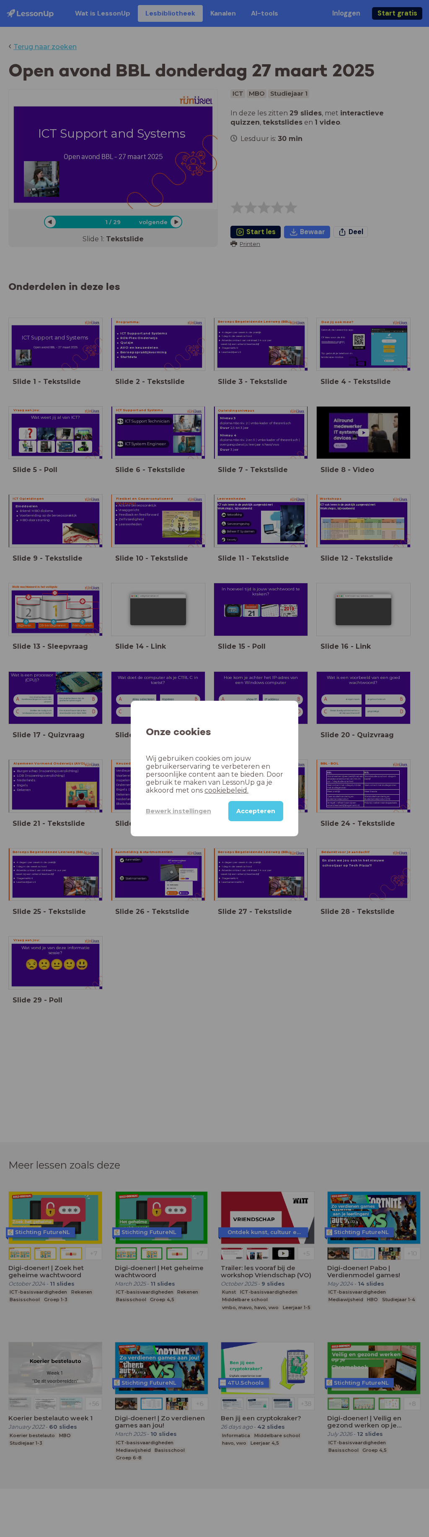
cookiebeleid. (226, 790)
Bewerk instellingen (178, 811)
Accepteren (255, 811)
